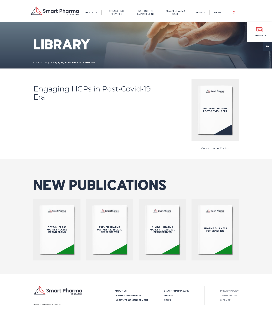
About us (91, 12)
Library (200, 12)
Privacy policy (229, 291)
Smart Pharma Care (175, 12)
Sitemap (225, 300)
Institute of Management (146, 12)
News (217, 12)
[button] (234, 12)
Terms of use (228, 295)
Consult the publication (215, 148)
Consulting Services (116, 12)
